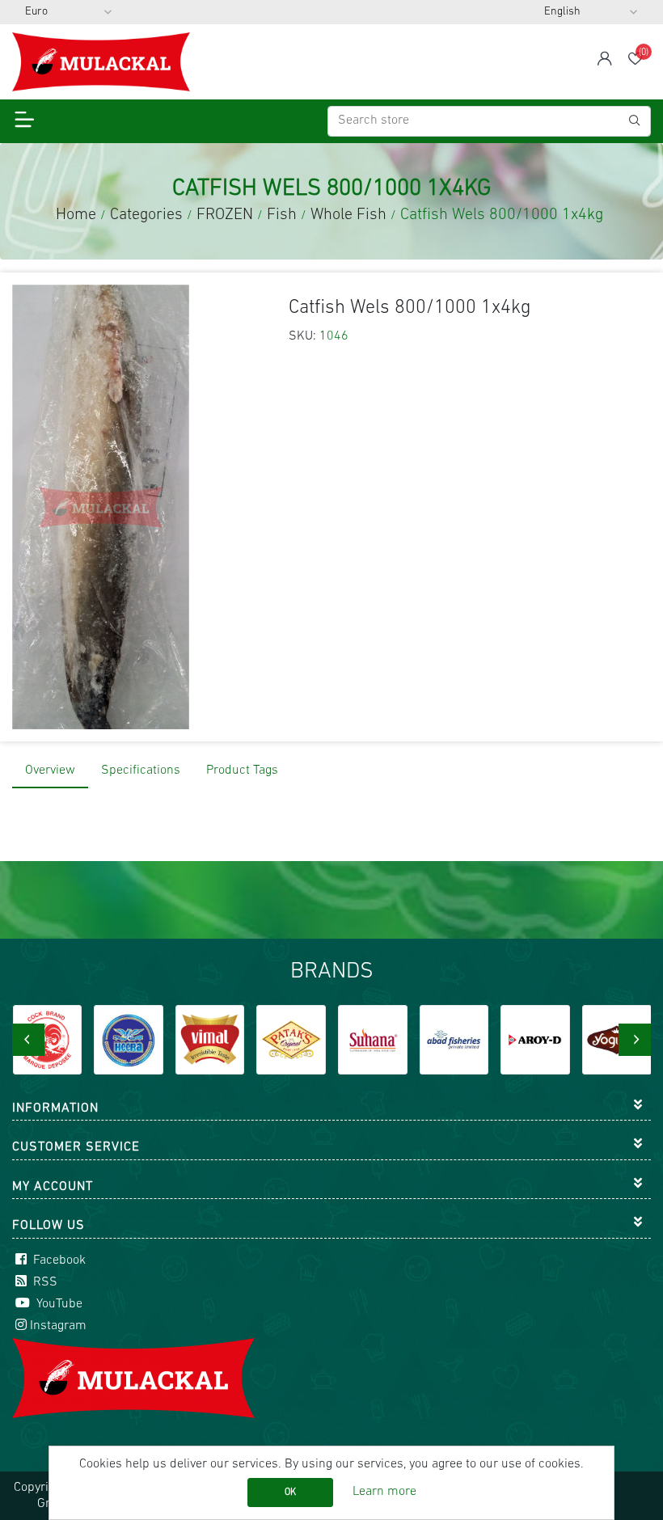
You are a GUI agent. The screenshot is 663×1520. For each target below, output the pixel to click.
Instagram (58, 1325)
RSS (43, 1282)
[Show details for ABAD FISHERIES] (373, 1040)
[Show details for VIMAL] (128, 1040)
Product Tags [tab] (242, 770)
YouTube (57, 1304)
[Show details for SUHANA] (291, 1040)
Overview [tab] (50, 770)
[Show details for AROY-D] (454, 1040)
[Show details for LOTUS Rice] (617, 1040)
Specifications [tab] (140, 770)
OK (290, 1492)
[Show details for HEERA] (47, 1040)
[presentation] (28, 1040)
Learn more (384, 1491)
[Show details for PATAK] (210, 1040)
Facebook (58, 1260)
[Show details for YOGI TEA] (535, 1040)
